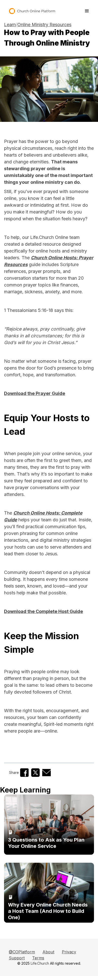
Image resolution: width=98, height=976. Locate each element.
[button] (87, 11)
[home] (30, 11)
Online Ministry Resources (44, 24)
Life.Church (40, 963)
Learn (10, 24)
